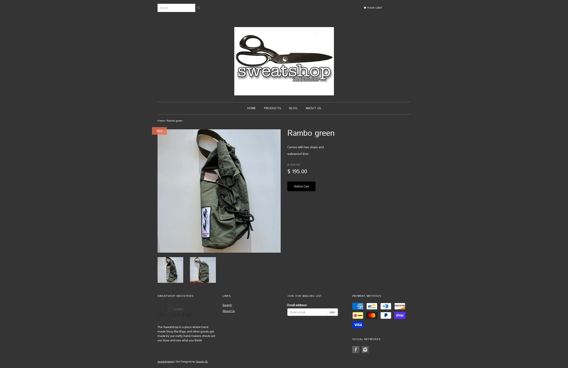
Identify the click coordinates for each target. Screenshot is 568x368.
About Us (313, 108)
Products (272, 108)
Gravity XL (202, 361)
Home (251, 108)
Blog (293, 108)
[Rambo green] (170, 270)
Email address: (297, 305)
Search (227, 305)
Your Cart (374, 8)
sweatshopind (166, 361)
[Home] (284, 61)
